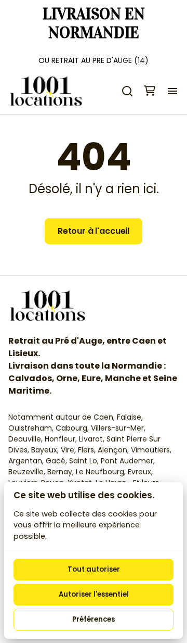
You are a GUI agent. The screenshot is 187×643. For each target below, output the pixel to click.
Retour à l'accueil (93, 231)
